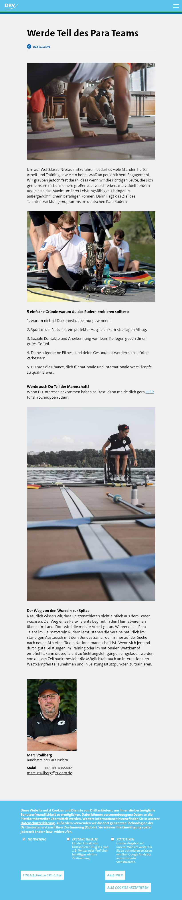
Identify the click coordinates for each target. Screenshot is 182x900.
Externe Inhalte (85, 839)
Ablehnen (115, 875)
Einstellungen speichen (42, 875)
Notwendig (37, 839)
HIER (150, 392)
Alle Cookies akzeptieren (127, 888)
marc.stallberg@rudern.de (49, 773)
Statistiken (125, 839)
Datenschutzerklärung (38, 823)
